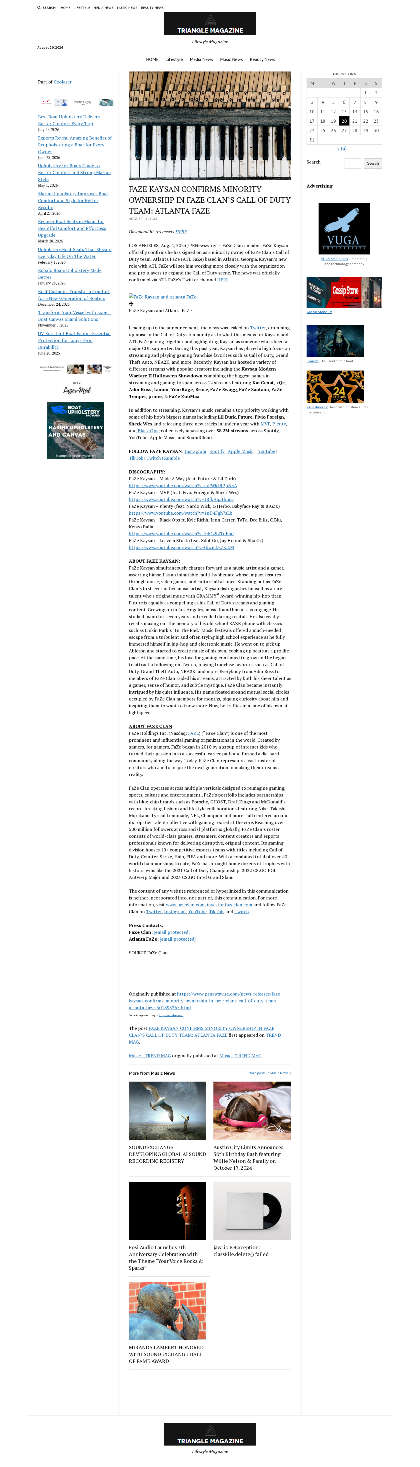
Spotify (217, 451)
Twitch (153, 458)
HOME (65, 7)
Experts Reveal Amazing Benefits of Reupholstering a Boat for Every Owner (75, 145)
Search (314, 162)
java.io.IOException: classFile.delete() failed (241, 1250)
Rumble (172, 458)
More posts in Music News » (270, 1073)
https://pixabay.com (171, 1015)
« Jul (342, 148)
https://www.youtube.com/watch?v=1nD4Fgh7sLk (180, 513)
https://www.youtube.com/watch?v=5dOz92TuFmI (181, 533)
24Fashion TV (317, 407)
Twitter (258, 328)
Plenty (278, 424)
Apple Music (240, 451)
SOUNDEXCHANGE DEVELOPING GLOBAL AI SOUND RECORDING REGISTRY (167, 1154)
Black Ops (147, 430)
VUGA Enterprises (334, 258)
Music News (127, 7)
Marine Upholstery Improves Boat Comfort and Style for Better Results (73, 200)
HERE (181, 231)
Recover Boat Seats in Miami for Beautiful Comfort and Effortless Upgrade (72, 228)
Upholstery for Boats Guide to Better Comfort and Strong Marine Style (74, 172)
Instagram (195, 451)
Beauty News (152, 7)
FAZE (193, 733)
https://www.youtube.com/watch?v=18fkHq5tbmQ (181, 499)
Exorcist (313, 361)
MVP (265, 424)
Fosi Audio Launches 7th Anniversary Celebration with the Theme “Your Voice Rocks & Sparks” (166, 1257)
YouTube (197, 911)
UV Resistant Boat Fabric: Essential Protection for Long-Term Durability (74, 340)
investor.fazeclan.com (229, 904)
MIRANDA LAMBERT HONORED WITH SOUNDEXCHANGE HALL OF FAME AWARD (166, 1354)
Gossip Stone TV (319, 312)
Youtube (266, 451)
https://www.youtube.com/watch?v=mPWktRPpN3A (183, 485)
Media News (103, 7)
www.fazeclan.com (185, 904)
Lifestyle (82, 7)
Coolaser (63, 82)
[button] (162, 297)
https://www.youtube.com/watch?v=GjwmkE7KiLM (181, 547)
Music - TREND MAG (150, 1055)
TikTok (136, 458)
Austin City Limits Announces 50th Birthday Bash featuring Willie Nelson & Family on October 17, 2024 (248, 1157)
